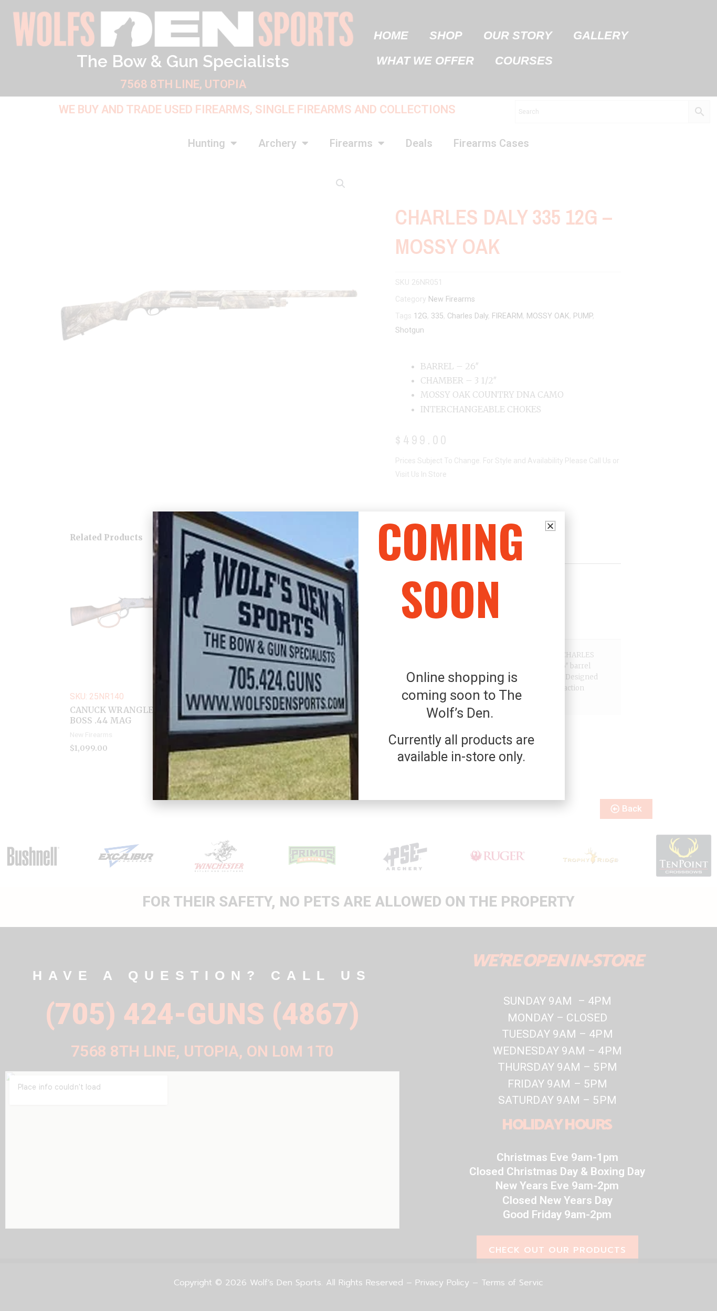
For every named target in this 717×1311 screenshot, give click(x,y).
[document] (358, 655)
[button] (550, 526)
